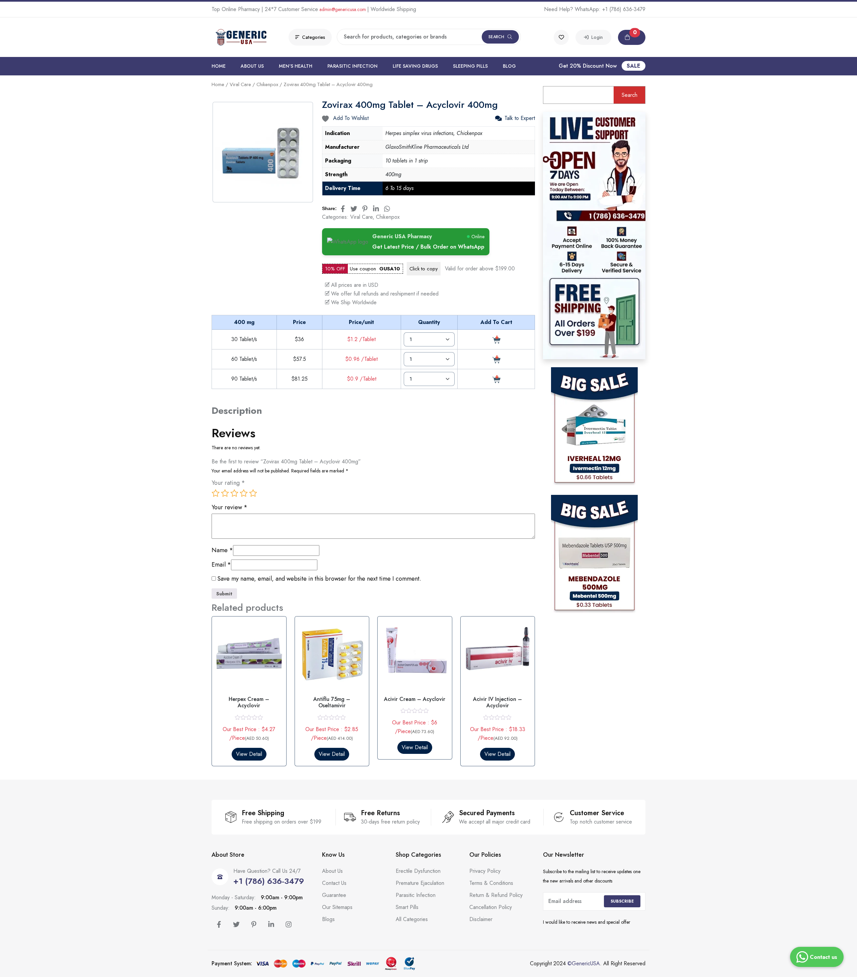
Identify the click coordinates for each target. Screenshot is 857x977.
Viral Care (240, 84)
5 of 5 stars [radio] (253, 493)
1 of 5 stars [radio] (216, 493)
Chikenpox (267, 84)
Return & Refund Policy (496, 895)
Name (222, 550)
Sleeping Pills (470, 66)
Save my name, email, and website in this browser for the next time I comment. (319, 579)
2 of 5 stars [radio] (225, 493)
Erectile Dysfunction (418, 871)
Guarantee (334, 895)
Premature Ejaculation (420, 883)
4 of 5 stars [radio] (244, 493)
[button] (631, 37)
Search (496, 37)
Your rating (228, 483)
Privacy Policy (484, 871)
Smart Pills (407, 907)
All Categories (412, 919)
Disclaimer (480, 919)
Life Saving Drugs (415, 66)
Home (219, 66)
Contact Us (334, 883)
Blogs (328, 919)
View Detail (249, 754)
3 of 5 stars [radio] (234, 493)
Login (596, 37)
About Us (252, 66)
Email (221, 565)
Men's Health (295, 66)
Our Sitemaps (337, 907)
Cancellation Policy (490, 907)
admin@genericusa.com (342, 9)
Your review (229, 507)
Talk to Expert (519, 118)
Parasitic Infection (352, 66)
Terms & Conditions (491, 883)
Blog (509, 66)
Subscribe (622, 901)
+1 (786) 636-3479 (623, 9)
